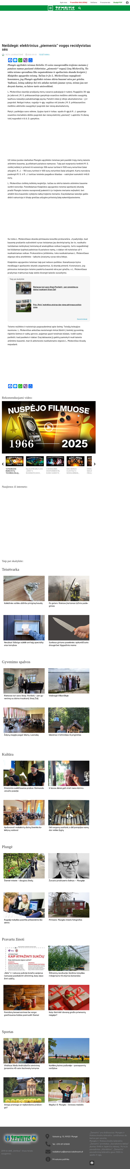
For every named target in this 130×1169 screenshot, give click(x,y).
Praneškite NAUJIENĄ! (78, 2)
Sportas (7, 1032)
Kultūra (7, 754)
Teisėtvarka (44, 54)
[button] (50, 8)
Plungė (7, 847)
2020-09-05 (32, 54)
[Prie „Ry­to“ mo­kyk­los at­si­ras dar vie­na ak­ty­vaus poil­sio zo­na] (23, 306)
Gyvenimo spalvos (16, 662)
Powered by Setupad (82, 319)
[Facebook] (127, 2)
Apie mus (63, 2)
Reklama (94, 2)
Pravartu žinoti (13, 939)
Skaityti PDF (117, 2)
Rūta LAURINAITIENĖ (14, 54)
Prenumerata (105, 2)
